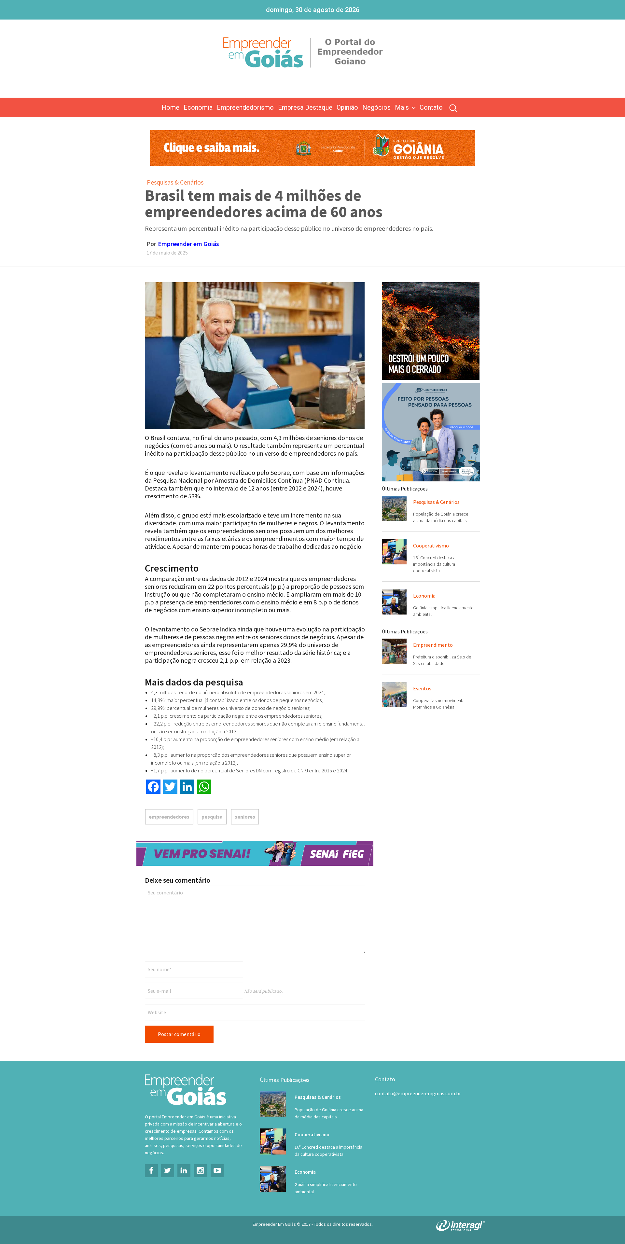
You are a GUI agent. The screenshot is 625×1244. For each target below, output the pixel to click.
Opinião (347, 107)
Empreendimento (433, 645)
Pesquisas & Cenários (175, 182)
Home (170, 107)
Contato (431, 107)
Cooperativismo (431, 545)
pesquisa (212, 816)
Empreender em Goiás (188, 244)
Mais (402, 107)
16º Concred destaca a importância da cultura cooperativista (434, 564)
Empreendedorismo (245, 107)
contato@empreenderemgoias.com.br (418, 1093)
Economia (198, 107)
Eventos (422, 688)
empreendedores (169, 816)
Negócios (376, 107)
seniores (245, 816)
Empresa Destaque (305, 107)
